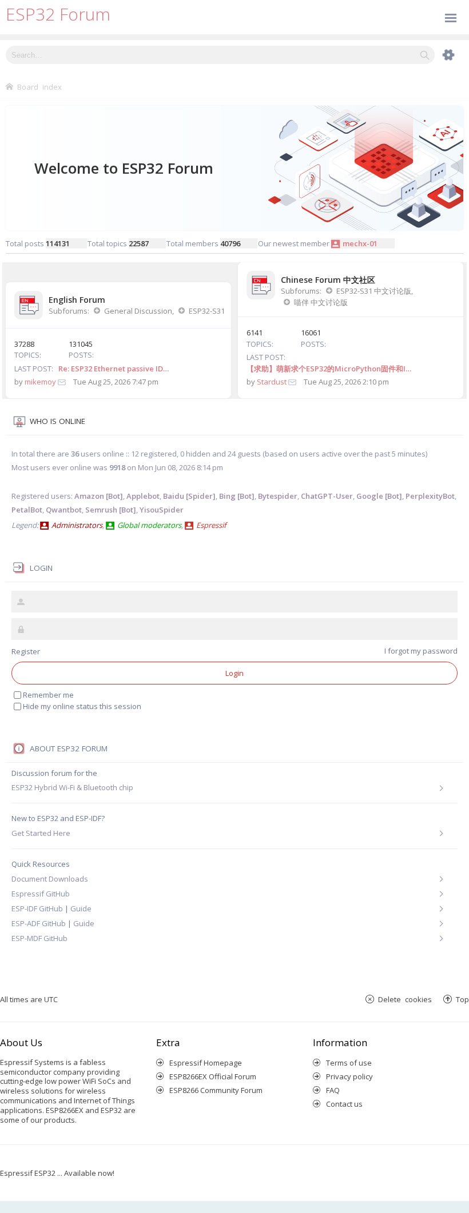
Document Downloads (49, 879)
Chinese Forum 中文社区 (328, 279)
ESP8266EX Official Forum (212, 1076)
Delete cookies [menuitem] (405, 999)
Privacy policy (349, 1076)
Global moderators (149, 525)
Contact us (344, 1104)
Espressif (211, 525)
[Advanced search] (442, 55)
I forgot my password (421, 651)
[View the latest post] (62, 382)
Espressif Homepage (205, 1063)
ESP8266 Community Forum (216, 1090)
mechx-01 (360, 243)
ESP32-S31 (207, 311)
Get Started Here (40, 833)
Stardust (272, 382)
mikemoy (40, 382)
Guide (81, 908)
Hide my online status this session (82, 706)
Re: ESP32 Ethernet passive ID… (113, 368)
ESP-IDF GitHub (37, 908)
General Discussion (138, 311)
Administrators (76, 525)
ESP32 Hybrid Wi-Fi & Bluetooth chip (72, 787)
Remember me (48, 695)
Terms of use (349, 1063)
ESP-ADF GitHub (38, 923)
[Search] (425, 55)
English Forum (77, 299)
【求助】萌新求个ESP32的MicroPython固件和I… (329, 368)
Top (462, 999)
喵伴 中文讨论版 (321, 302)
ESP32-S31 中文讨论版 (373, 291)
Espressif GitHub (40, 893)
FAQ (333, 1090)
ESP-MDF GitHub (39, 938)
